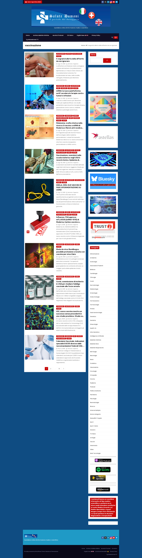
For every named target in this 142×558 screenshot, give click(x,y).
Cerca (93, 55)
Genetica (68, 86)
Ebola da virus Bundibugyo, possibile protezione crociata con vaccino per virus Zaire (70, 251)
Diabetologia (94, 289)
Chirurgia (93, 277)
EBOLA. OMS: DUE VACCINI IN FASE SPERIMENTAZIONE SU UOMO (68, 187)
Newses (48, 551)
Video (92, 449)
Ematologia (93, 293)
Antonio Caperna (72, 64)
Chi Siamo (70, 35)
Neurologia (93, 355)
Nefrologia (93, 352)
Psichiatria (93, 395)
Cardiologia (93, 273)
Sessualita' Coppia (96, 418)
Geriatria (93, 320)
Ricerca (70, 88)
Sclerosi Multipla (95, 410)
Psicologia (93, 399)
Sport (92, 422)
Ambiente (93, 258)
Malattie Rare (94, 344)
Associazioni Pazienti (96, 266)
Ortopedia (93, 375)
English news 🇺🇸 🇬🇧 (82, 35)
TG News (93, 434)
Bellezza (92, 269)
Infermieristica (94, 332)
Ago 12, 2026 (62, 192)
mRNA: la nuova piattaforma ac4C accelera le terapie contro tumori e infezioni (70, 93)
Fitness (92, 309)
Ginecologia (68, 336)
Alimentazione (94, 254)
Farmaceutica (94, 301)
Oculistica (93, 363)
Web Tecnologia (95, 453)
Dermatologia (60, 115)
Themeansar (54, 551)
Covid (92, 281)
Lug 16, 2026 (62, 289)
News (58, 88)
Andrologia (93, 262)
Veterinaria (93, 445)
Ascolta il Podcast (58, 35)
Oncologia (64, 88)
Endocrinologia (95, 297)
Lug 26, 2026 (62, 257)
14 (59, 369)
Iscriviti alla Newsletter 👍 (102, 551)
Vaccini (58, 56)
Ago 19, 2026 (62, 130)
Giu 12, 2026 (61, 348)
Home (28, 35)
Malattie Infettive (61, 53)
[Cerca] (107, 60)
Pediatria (69, 53)
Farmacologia (60, 86)
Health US (93, 328)
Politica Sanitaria (77, 53)
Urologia (92, 438)
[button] (112, 37)
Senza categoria (95, 414)
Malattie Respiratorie (97, 348)
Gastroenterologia (96, 312)
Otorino (92, 379)
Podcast (92, 387)
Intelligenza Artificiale (62, 118)
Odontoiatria (94, 367)
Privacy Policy (96, 35)
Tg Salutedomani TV (32, 39)
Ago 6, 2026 (61, 224)
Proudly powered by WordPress (32, 551)
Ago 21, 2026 (62, 64)
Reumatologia (94, 402)
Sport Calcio (94, 426)
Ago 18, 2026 (62, 162)
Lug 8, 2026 (61, 319)
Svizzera (92, 430)
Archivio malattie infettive (41, 35)
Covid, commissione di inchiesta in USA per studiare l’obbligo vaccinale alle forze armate (69, 284)
